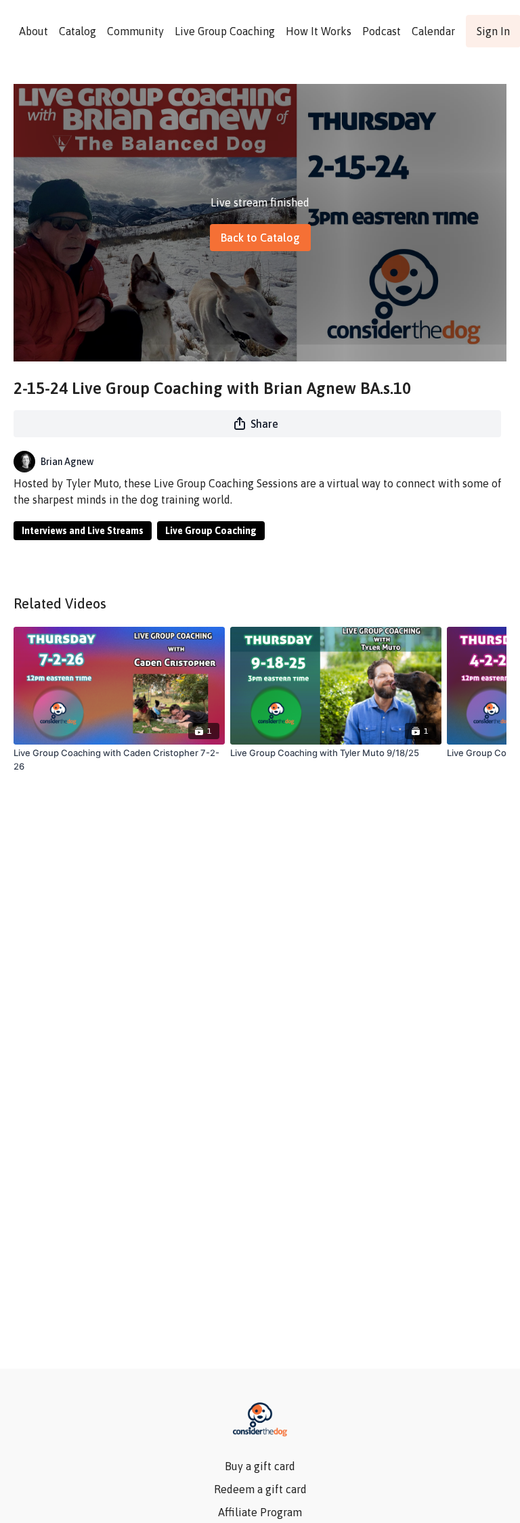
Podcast (381, 31)
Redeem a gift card (260, 1489)
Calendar (433, 31)
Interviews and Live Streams (83, 530)
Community (135, 31)
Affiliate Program (260, 1512)
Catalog (77, 31)
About (33, 31)
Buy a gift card (260, 1466)
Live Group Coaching (225, 31)
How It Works (318, 31)
